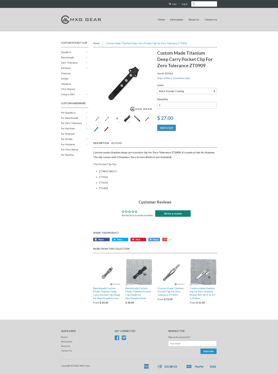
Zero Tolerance (69, 62)
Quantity (162, 99)
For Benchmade (69, 117)
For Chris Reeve (69, 149)
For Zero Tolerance (71, 123)
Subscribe (208, 351)
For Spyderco (68, 112)
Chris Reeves (68, 88)
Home (161, 19)
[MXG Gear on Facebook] (117, 339)
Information (176, 19)
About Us (194, 19)
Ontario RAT (68, 94)
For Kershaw (68, 128)
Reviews (116, 143)
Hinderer (66, 83)
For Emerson (68, 133)
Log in (185, 4)
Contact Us (210, 19)
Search (64, 337)
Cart (174, 4)
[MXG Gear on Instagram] (123, 339)
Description (101, 143)
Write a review (173, 213)
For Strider (67, 138)
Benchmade (67, 57)
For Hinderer (68, 144)
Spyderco (66, 52)
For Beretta (67, 154)
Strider (65, 78)
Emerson (66, 73)
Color (160, 85)
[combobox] (206, 3)
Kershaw (66, 67)
